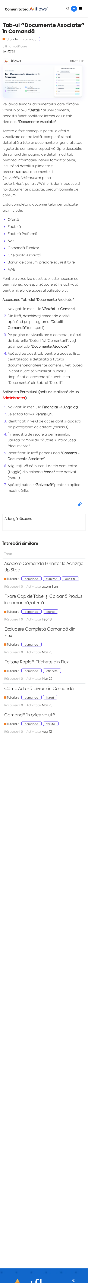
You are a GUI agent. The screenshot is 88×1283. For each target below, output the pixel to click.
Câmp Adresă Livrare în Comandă (39, 688)
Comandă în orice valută (29, 714)
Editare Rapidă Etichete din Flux (36, 661)
